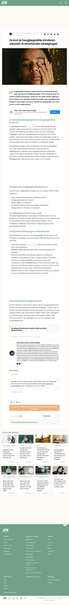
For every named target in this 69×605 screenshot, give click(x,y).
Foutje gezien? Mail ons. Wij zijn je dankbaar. (25, 337)
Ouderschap (7, 577)
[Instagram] (17, 364)
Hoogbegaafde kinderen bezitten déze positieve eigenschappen (29, 329)
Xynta (52, 600)
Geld (5, 580)
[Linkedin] (20, 364)
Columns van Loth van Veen (33, 573)
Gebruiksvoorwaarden (54, 580)
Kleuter (50, 548)
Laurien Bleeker (16, 33)
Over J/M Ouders (8, 539)
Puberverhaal (29, 554)
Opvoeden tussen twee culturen (32, 564)
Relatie (5, 585)
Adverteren (7, 551)
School (5, 588)
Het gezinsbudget (31, 542)
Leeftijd (50, 536)
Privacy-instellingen (10, 592)
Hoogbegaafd (27, 33)
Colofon (6, 542)
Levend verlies (30, 548)
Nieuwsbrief (7, 548)
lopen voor (31, 126)
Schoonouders (30, 560)
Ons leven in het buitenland (33, 551)
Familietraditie (29, 557)
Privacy (50, 583)
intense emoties (32, 244)
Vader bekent (29, 545)
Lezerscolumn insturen (33, 577)
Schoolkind (51, 551)
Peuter (49, 545)
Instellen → (55, 112)
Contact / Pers (8, 545)
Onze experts (7, 554)
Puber (49, 554)
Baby (49, 539)
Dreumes (50, 542)
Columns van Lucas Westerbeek (31, 569)
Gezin (5, 583)
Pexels (64, 86)
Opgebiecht (29, 539)
